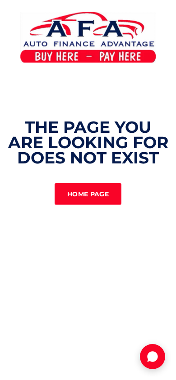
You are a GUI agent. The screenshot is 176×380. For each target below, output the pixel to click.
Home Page (88, 194)
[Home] (88, 36)
